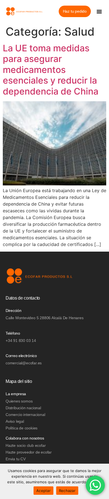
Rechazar (67, 490)
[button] (99, 11)
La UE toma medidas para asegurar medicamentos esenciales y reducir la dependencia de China (50, 70)
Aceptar (43, 490)
